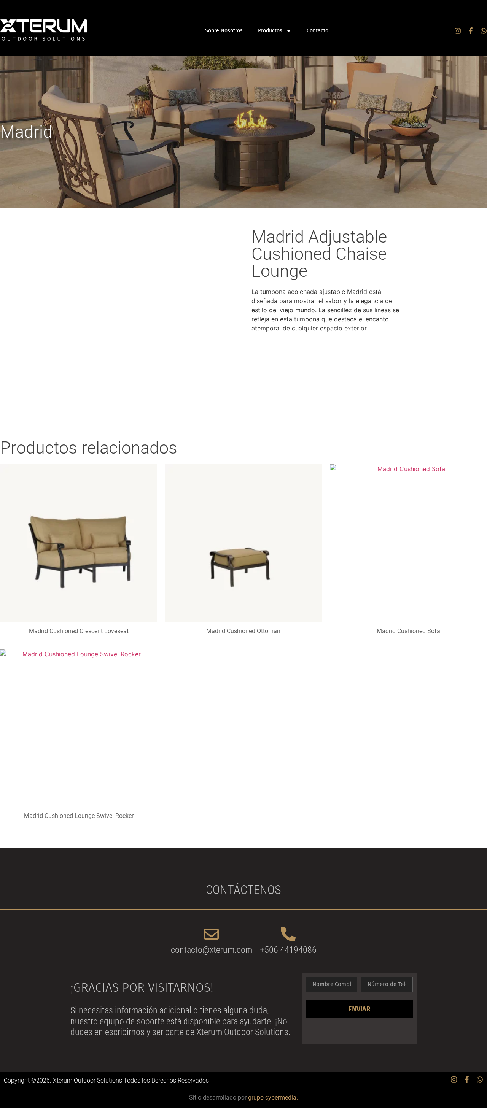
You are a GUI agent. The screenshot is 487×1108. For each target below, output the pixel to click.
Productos (270, 30)
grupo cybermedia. (273, 1097)
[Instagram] (457, 30)
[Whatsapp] (483, 30)
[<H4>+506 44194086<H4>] (288, 934)
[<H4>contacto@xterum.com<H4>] (211, 934)
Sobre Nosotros (224, 30)
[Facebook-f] (470, 30)
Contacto (317, 30)
